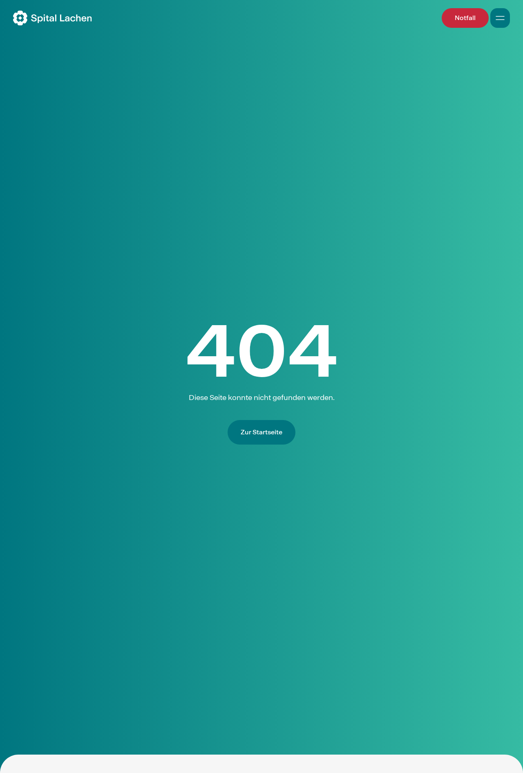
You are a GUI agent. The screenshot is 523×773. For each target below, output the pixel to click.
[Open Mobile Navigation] (500, 18)
